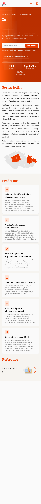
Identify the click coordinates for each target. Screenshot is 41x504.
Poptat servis (31, 46)
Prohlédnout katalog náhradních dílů (15, 56)
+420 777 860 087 (18, 51)
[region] (20, 370)
